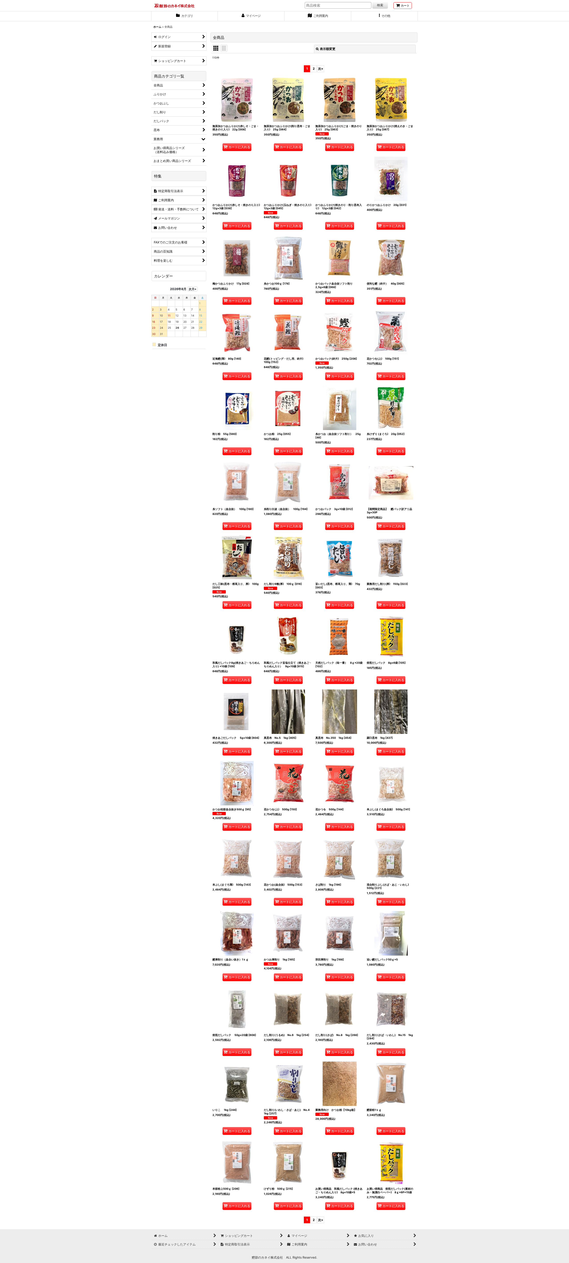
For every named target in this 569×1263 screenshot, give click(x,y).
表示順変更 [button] (327, 49)
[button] (384, 16)
